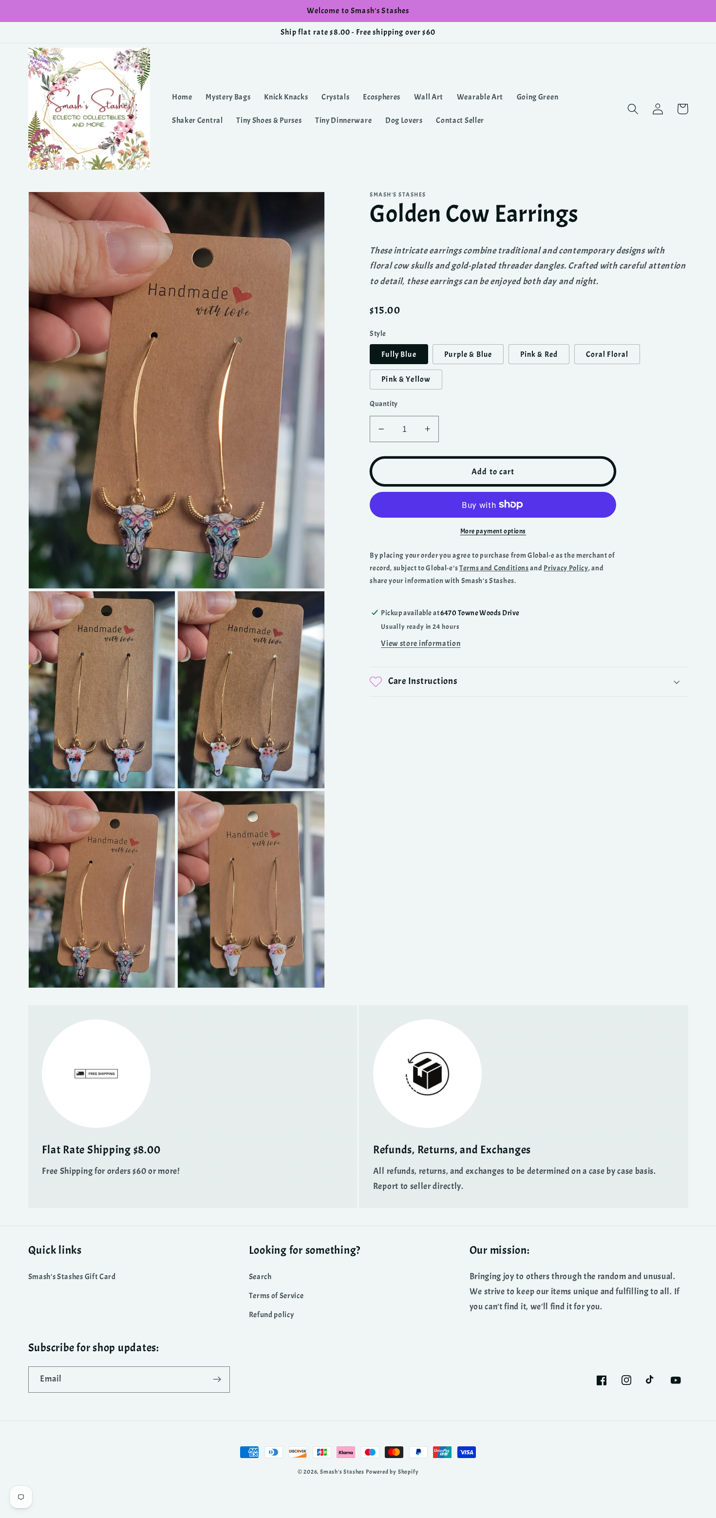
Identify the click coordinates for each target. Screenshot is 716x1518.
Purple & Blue (468, 354)
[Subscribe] (217, 1379)
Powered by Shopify (392, 1472)
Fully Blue (398, 354)
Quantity (384, 404)
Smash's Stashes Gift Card (72, 1277)
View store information (420, 643)
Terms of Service (276, 1296)
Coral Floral (607, 354)
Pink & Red (539, 354)
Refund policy (271, 1315)
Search (260, 1277)
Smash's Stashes (342, 1472)
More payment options (493, 531)
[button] (633, 109)
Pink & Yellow (406, 379)
